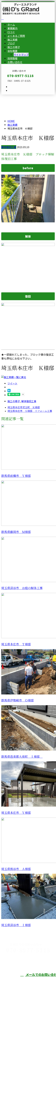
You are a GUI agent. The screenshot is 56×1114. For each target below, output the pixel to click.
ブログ (11, 43)
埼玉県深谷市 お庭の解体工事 (22, 588)
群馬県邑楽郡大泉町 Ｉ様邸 (22, 756)
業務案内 (12, 28)
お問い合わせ (14, 62)
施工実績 (12, 39)
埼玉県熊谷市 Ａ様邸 (16, 869)
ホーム (11, 24)
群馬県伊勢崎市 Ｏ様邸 (17, 700)
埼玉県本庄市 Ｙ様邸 (16, 812)
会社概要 (12, 51)
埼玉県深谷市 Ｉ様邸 (16, 925)
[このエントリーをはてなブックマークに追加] (9, 391)
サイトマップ (21, 54)
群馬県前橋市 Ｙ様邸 (16, 476)
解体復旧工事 (8, 147)
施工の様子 (13, 47)
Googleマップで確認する (16, 1074)
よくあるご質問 (16, 36)
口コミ (11, 32)
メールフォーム (12, 96)
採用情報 (12, 58)
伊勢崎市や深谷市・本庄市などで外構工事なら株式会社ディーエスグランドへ (27, 1053)
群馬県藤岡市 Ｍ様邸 (16, 532)
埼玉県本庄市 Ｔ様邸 (16, 644)
